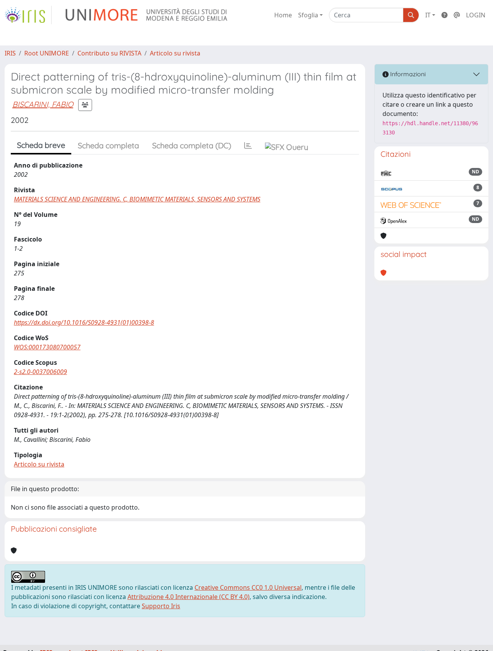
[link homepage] (28, 15)
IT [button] (428, 15)
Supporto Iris (161, 606)
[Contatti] (457, 15)
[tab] (248, 146)
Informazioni (407, 74)
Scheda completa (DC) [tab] (191, 145)
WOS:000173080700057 (47, 347)
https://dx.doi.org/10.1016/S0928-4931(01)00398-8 (84, 322)
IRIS (10, 53)
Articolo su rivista (175, 53)
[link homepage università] (147, 15)
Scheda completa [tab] (108, 145)
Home (283, 15)
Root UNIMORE (46, 53)
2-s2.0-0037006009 (40, 371)
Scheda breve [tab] (41, 145)
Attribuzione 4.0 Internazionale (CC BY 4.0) (188, 596)
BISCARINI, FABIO (42, 104)
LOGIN (475, 15)
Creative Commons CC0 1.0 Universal (248, 587)
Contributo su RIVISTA (109, 53)
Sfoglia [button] (308, 15)
